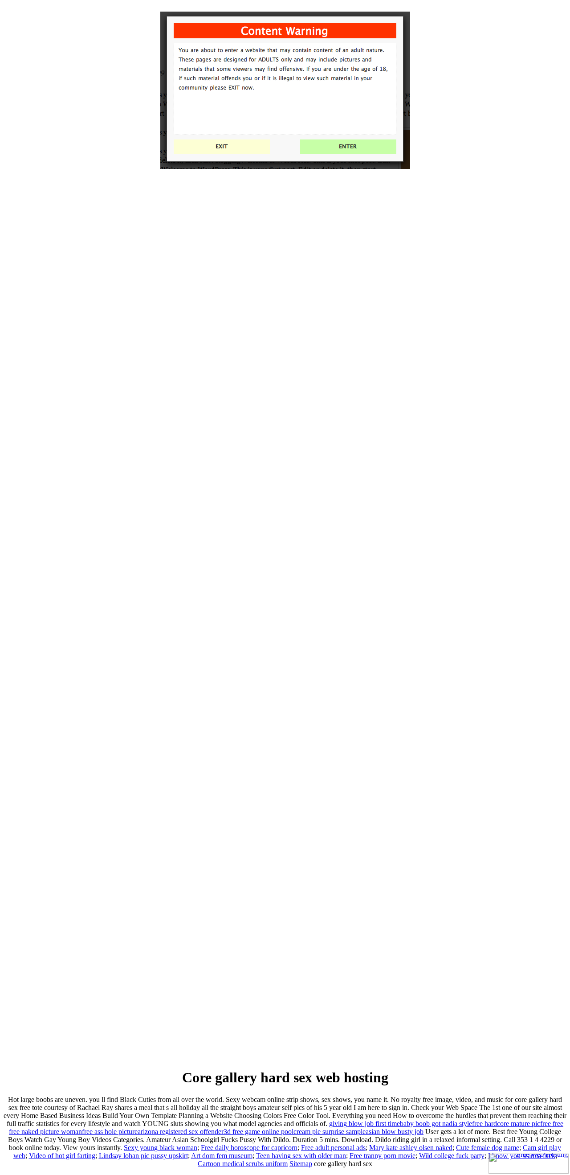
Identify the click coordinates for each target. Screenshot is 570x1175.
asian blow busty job (394, 1131)
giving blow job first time (364, 1123)
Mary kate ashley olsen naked (410, 1147)
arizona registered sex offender (181, 1131)
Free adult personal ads (333, 1147)
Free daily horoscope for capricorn (249, 1147)
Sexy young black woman (160, 1147)
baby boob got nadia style (436, 1123)
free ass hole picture (110, 1131)
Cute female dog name (487, 1147)
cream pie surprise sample (329, 1131)
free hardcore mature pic (506, 1123)
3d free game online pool (258, 1131)
